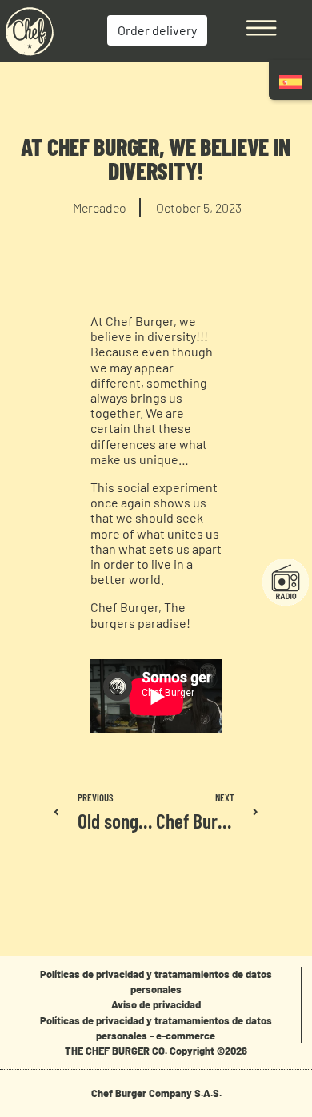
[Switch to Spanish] (290, 81)
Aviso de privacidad (156, 1004)
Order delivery (157, 30)
